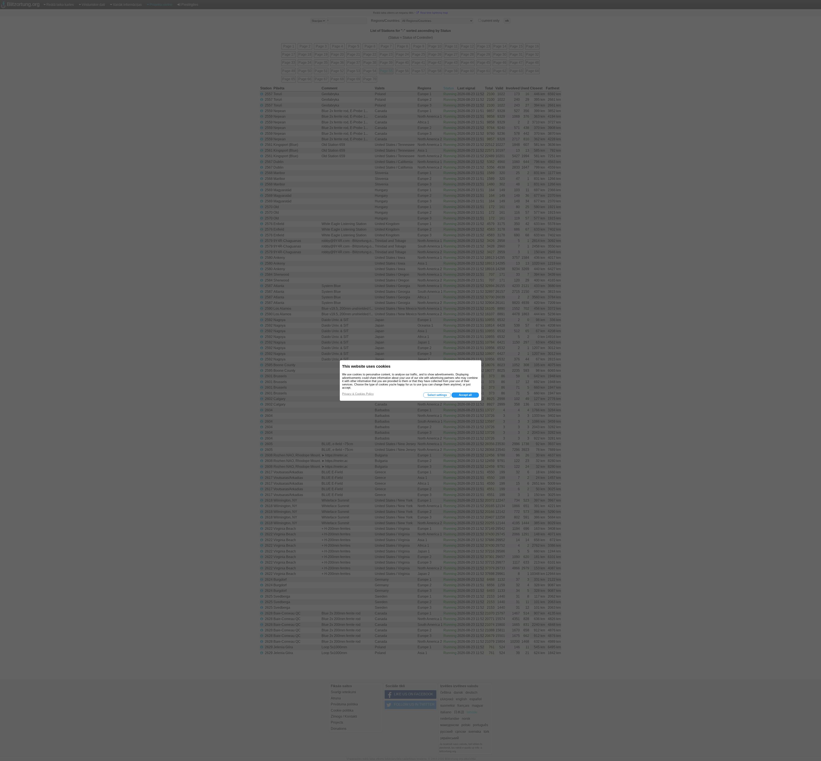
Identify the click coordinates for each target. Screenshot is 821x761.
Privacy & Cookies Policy (358, 393)
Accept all (465, 395)
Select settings (437, 395)
